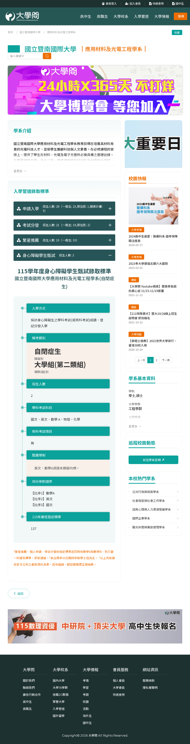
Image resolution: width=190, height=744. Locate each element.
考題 (86, 695)
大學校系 (121, 16)
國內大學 (59, 680)
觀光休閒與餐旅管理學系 (148, 527)
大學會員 (119, 687)
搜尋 (181, 16)
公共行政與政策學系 (145, 492)
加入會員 (135, 3)
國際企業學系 (141, 518)
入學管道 (141, 16)
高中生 (85, 16)
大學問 (93, 735)
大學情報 (161, 16)
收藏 (177, 32)
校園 (86, 702)
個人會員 (119, 680)
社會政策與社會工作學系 (148, 501)
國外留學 (59, 716)
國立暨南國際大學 (30, 32)
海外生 (87, 716)
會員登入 (111, 3)
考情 (86, 680)
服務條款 (149, 680)
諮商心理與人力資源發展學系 (151, 509)
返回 (20, 593)
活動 (86, 709)
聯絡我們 (29, 687)
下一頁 (166, 360)
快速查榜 (158, 3)
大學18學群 (60, 687)
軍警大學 (59, 702)
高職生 (102, 16)
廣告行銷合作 (32, 695)
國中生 (180, 3)
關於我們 (29, 680)
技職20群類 (60, 695)
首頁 (10, 32)
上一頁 (141, 360)
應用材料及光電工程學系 (61, 32)
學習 (86, 687)
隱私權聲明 (150, 687)
